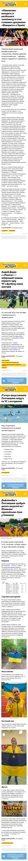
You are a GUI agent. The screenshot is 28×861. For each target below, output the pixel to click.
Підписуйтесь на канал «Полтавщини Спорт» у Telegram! (15, 380)
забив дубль (18, 336)
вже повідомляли (10, 567)
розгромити (13, 348)
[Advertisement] (14, 251)
